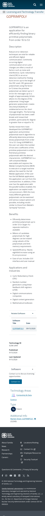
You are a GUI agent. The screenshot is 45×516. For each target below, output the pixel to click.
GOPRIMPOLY (18, 328)
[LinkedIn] (20, 475)
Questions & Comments (11, 469)
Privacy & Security (30, 469)
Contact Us (15, 381)
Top (38, 513)
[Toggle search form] (34, 4)
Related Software (18, 313)
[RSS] (28, 475)
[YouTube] (11, 475)
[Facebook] (2, 475)
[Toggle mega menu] (41, 4)
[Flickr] (15, 475)
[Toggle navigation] (4, 11)
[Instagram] (7, 475)
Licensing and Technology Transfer (25, 11)
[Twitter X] (24, 475)
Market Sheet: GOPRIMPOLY (22, 419)
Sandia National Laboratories (12, 488)
